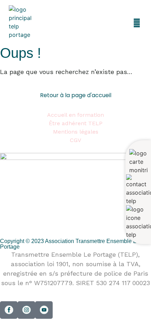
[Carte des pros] (138, 162)
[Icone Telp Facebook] (9, 310)
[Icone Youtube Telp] (44, 310)
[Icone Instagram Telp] (26, 310)
